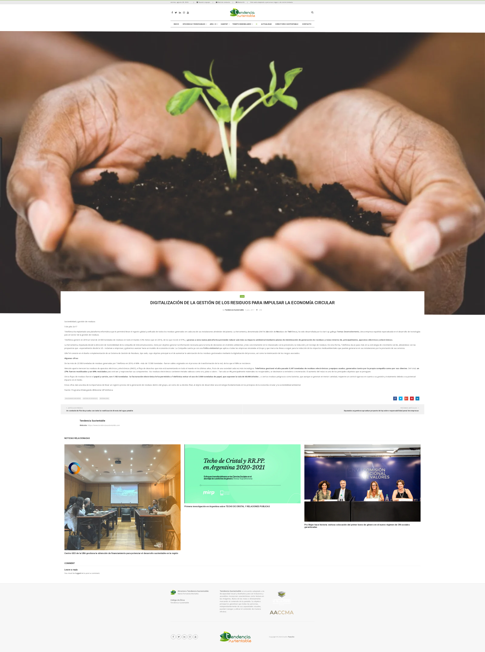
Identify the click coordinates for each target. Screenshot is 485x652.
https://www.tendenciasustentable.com (104, 425)
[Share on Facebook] (395, 398)
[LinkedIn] (180, 12)
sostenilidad (104, 398)
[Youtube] (188, 12)
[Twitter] (176, 12)
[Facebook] (172, 12)
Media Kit (241, 2)
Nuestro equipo (204, 2)
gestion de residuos (90, 398)
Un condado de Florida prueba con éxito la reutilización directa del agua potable (99, 411)
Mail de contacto (224, 2)
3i (241, 296)
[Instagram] (184, 12)
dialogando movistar (73, 398)
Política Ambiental (211, 348)
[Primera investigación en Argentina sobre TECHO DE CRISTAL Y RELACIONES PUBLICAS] (242, 473)
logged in (79, 573)
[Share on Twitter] (401, 398)
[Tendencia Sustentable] (235, 636)
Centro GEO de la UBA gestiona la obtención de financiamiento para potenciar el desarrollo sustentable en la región (121, 553)
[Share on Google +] (406, 398)
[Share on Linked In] (417, 398)
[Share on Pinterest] (412, 398)
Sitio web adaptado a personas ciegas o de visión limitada (271, 2)
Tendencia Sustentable (234, 310)
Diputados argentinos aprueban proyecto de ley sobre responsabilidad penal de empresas (381, 411)
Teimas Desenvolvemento (348, 331)
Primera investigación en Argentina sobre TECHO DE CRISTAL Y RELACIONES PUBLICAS (227, 506)
